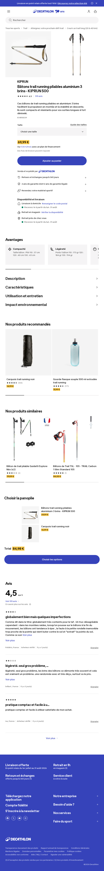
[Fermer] (96, 3)
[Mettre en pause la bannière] (92, 3)
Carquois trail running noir (20, 379)
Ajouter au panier (52, 160)
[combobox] (52, 131)
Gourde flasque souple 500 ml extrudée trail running (75, 381)
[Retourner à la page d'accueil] (49, 11)
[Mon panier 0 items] (95, 11)
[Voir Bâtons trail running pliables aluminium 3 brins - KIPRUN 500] (30, 515)
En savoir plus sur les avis (16, 604)
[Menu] (8, 11)
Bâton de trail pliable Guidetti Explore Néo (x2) (26, 468)
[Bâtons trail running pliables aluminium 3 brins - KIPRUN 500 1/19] (28, 54)
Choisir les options (52, 559)
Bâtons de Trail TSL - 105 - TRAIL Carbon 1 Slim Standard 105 (74, 468)
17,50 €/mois (26, 147)
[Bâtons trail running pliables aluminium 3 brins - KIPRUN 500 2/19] (76, 54)
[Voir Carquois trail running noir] (30, 533)
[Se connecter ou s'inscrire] (89, 11)
